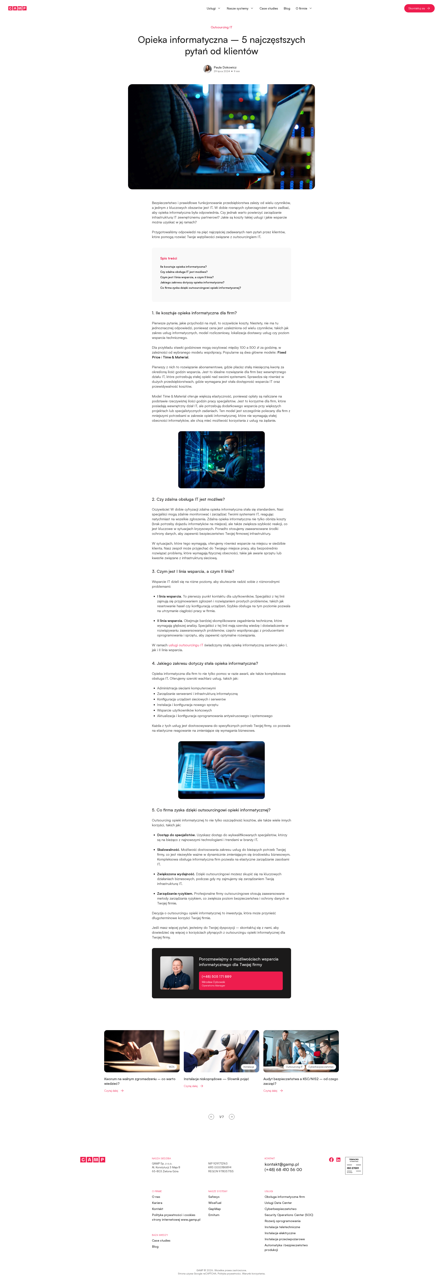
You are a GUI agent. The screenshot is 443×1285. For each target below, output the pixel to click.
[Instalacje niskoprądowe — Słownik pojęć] (221, 1059)
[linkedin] (338, 1159)
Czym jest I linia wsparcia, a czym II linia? (187, 277)
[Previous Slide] (211, 1117)
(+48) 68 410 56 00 (283, 1169)
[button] (240, 8)
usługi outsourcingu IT (186, 645)
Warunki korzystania (253, 1273)
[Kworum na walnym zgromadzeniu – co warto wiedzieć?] (142, 1061)
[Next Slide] (231, 1117)
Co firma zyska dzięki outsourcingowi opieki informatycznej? (200, 287)
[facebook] (331, 1159)
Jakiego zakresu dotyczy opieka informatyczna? (192, 282)
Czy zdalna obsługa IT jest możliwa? (183, 272)
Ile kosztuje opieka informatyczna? (183, 266)
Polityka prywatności (229, 1273)
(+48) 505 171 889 (217, 976)
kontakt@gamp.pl (282, 1164)
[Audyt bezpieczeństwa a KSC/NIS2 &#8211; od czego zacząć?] (301, 1061)
